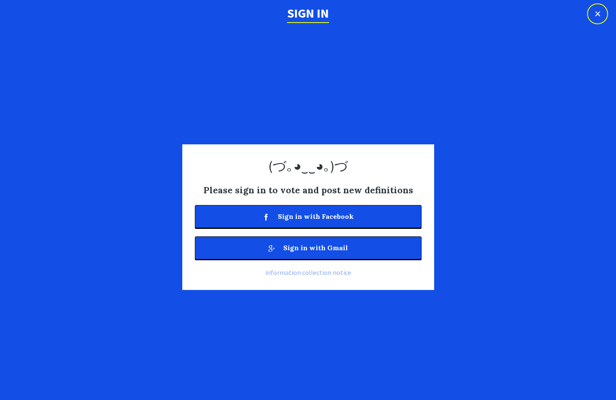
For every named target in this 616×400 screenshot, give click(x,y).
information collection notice (308, 272)
